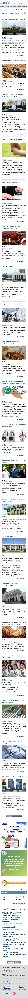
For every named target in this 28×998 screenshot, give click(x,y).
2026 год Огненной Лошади (10, 952)
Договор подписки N (8, 927)
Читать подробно (21, 55)
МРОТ (4, 889)
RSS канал (5, 993)
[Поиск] (26, 3)
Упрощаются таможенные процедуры (14, 942)
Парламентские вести (7, 38)
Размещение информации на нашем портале (12, 983)
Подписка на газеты (14, 962)
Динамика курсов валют (19, 903)
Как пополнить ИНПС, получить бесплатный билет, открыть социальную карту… (12, 930)
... (18, 816)
